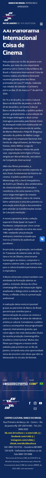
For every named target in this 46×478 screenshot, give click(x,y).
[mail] (35, 408)
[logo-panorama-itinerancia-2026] (9, 13)
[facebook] (29, 403)
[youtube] (40, 403)
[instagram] (35, 403)
